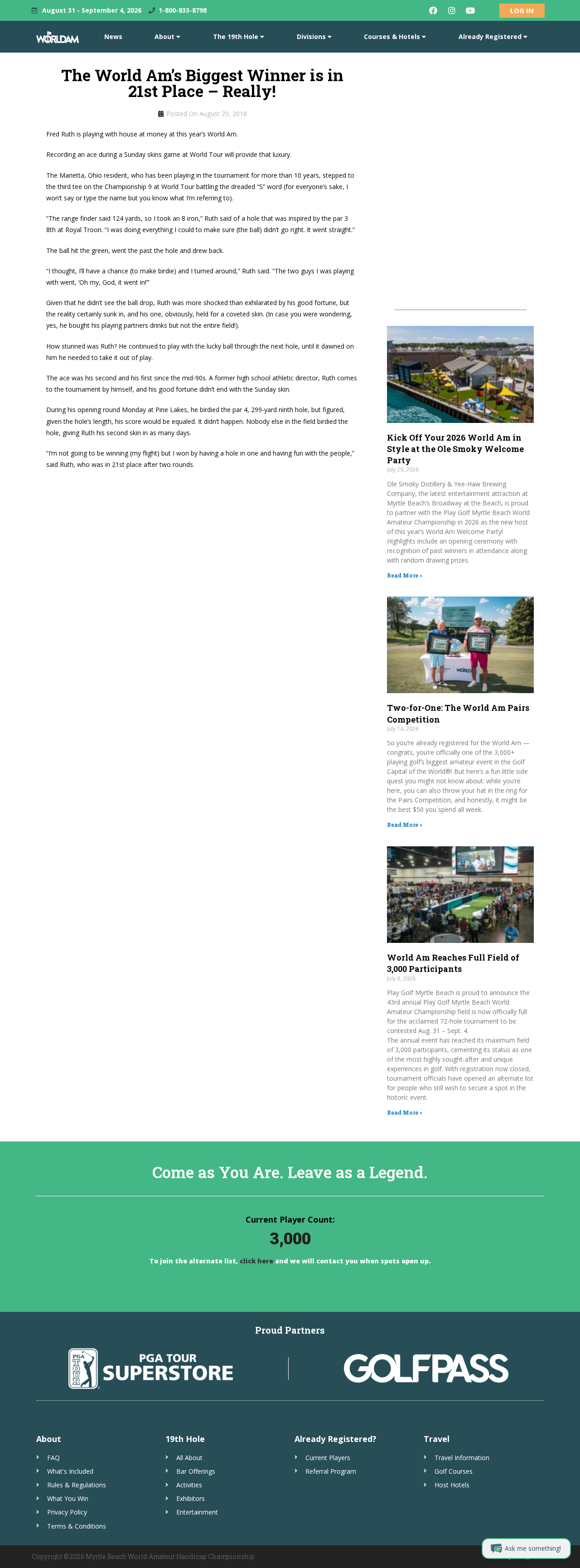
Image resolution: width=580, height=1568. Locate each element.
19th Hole (185, 1438)
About (164, 36)
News (113, 36)
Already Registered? (336, 1438)
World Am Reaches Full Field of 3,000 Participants (453, 963)
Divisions (311, 36)
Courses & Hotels (392, 36)
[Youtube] (470, 10)
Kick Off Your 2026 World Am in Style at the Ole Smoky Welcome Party (455, 449)
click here (255, 1261)
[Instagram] (452, 10)
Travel (437, 1438)
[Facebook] (433, 10)
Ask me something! (533, 1548)
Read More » (404, 575)
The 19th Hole (235, 36)
